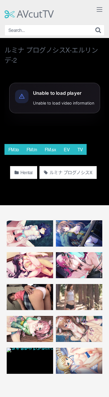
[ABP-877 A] (30, 297)
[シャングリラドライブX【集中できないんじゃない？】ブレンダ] (30, 361)
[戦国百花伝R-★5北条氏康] (30, 329)
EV (67, 149)
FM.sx (50, 149)
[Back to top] (99, 384)
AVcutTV (34, 14)
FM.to (13, 149)
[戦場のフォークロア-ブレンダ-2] (79, 233)
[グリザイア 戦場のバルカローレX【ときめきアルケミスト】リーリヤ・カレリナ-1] (79, 361)
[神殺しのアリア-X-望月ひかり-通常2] (30, 233)
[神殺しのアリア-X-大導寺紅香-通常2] (30, 265)
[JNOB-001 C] (79, 297)
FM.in (32, 149)
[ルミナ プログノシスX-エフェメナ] (79, 265)
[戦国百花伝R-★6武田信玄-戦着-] (79, 329)
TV (80, 149)
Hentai (26, 172)
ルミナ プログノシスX (70, 172)
